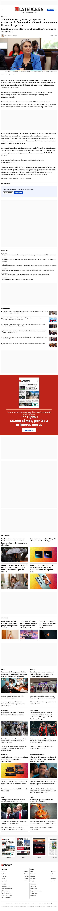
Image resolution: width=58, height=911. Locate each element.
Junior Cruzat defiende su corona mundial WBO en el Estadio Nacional (42, 747)
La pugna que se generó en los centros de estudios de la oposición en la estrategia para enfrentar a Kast (25, 338)
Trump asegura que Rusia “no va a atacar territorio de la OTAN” (13, 801)
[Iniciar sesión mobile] (56, 10)
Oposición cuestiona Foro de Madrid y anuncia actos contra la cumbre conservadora (24, 343)
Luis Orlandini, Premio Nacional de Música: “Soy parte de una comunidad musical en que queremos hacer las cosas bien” (43, 790)
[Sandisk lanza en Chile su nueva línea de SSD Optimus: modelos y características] (14, 770)
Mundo (3, 797)
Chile (2, 669)
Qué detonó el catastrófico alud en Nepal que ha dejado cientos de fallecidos (14, 822)
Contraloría (28, 178)
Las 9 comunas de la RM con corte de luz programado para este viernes (9, 625)
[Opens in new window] (39, 855)
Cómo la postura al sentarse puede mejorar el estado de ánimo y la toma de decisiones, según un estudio (14, 569)
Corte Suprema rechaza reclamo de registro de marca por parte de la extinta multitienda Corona (28, 255)
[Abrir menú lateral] (2, 10)
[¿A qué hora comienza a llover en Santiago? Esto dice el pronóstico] (14, 728)
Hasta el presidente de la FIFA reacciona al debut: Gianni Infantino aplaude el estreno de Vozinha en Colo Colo (43, 740)
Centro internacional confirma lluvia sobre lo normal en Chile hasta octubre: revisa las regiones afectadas (14, 542)
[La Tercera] (8, 856)
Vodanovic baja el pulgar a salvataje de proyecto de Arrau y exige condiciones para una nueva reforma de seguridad (25, 331)
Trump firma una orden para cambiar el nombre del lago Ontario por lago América (13, 828)
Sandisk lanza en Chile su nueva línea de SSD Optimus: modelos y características (14, 759)
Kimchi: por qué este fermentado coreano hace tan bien (17, 279)
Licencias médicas (19, 178)
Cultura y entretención (37, 755)
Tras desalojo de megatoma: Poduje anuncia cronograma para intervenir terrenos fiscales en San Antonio (29, 260)
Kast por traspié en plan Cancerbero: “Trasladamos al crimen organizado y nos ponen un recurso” (29, 265)
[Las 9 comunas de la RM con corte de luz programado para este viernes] (10, 634)
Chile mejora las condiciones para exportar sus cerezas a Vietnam (43, 703)
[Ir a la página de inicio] (29, 9)
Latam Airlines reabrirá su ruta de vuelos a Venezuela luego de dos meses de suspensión (43, 697)
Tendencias (4, 710)
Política (3, 16)
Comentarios (13, 75)
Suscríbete (19, 193)
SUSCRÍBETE (29, 430)
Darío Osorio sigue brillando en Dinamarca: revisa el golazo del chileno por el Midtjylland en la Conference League (41, 716)
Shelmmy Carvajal (12, 36)
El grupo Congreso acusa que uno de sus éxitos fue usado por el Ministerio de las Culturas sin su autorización (43, 783)
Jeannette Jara (11, 178)
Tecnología (4, 755)
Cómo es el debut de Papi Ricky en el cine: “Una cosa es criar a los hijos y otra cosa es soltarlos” (28, 270)
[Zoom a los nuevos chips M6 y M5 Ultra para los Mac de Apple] (43, 554)
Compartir (5, 75)
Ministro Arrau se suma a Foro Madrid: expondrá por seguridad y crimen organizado (25, 274)
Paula (31, 797)
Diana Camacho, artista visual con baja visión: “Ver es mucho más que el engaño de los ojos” (43, 822)
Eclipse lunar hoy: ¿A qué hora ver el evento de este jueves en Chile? (47, 625)
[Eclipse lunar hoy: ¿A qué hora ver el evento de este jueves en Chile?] (48, 634)
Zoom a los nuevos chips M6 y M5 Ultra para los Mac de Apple (43, 540)
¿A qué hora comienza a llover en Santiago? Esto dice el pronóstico (12, 714)
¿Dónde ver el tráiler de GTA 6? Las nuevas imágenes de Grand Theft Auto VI (28, 625)
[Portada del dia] (29, 407)
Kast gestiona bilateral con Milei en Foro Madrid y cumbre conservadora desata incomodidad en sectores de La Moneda (23, 318)
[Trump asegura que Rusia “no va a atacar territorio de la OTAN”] (14, 811)
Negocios (33, 669)
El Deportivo (34, 710)
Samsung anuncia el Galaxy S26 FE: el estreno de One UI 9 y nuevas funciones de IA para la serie (42, 569)
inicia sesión (8, 193)
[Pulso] (24, 855)
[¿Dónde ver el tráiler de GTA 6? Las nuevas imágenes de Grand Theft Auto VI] (29, 634)
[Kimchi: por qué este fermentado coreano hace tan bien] (43, 811)
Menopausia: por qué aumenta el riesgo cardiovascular (41, 828)
